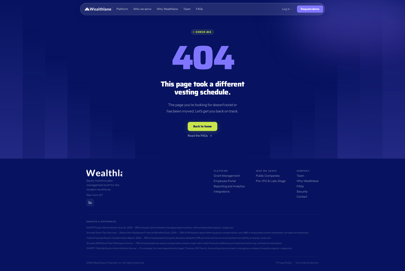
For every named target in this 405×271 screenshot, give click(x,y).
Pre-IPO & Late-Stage (271, 181)
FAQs (300, 186)
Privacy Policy (284, 262)
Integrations (222, 191)
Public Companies (268, 176)
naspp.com (228, 227)
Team (300, 176)
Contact (302, 196)
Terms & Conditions (307, 262)
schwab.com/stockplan (296, 232)
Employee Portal (225, 181)
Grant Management (227, 176)
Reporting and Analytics (229, 186)
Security (302, 191)
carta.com (266, 237)
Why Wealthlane (308, 181)
